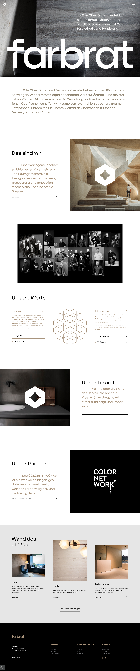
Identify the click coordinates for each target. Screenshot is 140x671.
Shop (52, 656)
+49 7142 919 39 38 (17, 655)
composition (80, 656)
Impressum (105, 651)
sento (78, 651)
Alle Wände (79, 649)
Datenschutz (105, 649)
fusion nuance (80, 653)
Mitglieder (53, 651)
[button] (71, 4)
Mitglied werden (55, 653)
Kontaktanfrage (106, 653)
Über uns (53, 649)
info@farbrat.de (16, 657)
